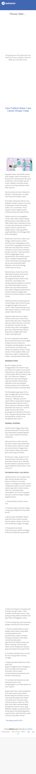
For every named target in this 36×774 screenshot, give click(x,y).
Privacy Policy (5, 732)
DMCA (23, 732)
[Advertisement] (18, 35)
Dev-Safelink (28, 729)
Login (28, 732)
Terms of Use (15, 732)
